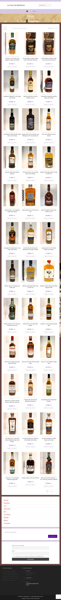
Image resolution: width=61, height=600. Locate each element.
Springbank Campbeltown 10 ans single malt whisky (12, 248)
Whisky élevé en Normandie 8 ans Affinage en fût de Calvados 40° (30, 135)
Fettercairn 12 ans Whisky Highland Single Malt (12, 478)
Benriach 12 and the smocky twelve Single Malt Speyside (12, 401)
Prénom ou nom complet (18, 545)
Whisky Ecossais (16, 56)
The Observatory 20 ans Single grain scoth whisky (30, 172)
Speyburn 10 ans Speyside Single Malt (48, 324)
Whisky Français (34, 56)
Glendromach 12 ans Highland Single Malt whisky (12, 210)
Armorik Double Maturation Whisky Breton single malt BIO (30, 248)
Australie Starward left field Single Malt (30, 362)
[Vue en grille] (5, 28)
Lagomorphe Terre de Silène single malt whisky (49, 248)
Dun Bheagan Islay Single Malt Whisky (48, 400)
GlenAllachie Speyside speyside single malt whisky (49, 97)
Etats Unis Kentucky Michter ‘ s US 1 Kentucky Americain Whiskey (48, 478)
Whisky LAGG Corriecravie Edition (30, 478)
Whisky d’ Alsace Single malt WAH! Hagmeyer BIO (49, 286)
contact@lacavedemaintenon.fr (32, 584)
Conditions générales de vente (36, 596)
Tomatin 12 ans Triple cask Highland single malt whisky (12, 59)
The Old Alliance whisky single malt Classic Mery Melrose (48, 59)
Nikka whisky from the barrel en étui (30, 210)
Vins (5, 506)
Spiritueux (7, 56)
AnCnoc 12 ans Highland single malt (49, 362)
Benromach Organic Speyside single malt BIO (12, 362)
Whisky (37, 19)
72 (53, 28)
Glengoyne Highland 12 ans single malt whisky (12, 97)
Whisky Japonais (16, 170)
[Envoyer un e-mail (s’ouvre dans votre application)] (59, 0)
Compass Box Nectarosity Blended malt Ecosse (30, 400)
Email (13, 551)
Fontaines (7, 523)
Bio (23, 246)
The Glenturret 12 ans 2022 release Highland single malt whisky (12, 440)
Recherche (53, 536)
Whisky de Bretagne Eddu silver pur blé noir (30, 286)
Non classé (7, 397)
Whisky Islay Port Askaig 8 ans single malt (12, 286)
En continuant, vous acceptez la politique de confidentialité (28, 556)
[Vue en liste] (8, 28)
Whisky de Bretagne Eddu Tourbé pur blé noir (48, 172)
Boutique (7, 503)
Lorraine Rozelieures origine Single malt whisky (49, 439)
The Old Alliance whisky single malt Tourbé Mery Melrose (30, 59)
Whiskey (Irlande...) (49, 476)
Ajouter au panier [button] (12, 66)
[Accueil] (22, 19)
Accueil (6, 500)
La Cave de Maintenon (16, 5)
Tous (56, 28)
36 (51, 28)
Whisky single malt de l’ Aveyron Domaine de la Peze (12, 324)
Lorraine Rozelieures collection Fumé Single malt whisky (30, 439)
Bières (6, 520)
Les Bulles (7, 514)
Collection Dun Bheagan (46, 397)
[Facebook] (57, 0)
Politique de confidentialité (23, 596)
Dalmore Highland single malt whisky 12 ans (48, 210)
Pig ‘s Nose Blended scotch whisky (49, 135)
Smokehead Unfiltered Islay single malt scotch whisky (12, 135)
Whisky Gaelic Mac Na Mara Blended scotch (30, 97)
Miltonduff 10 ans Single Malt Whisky (30, 324)
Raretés (6, 517)
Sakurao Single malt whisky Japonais (12, 172)
